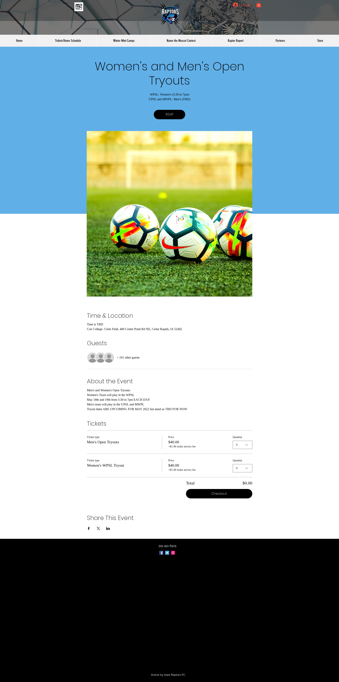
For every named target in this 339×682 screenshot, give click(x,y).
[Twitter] (167, 553)
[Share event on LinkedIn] (108, 528)
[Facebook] (161, 553)
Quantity (237, 437)
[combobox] (242, 445)
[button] (258, 4)
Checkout (219, 493)
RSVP (169, 114)
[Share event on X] (98, 528)
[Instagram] (173, 553)
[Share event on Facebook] (89, 528)
